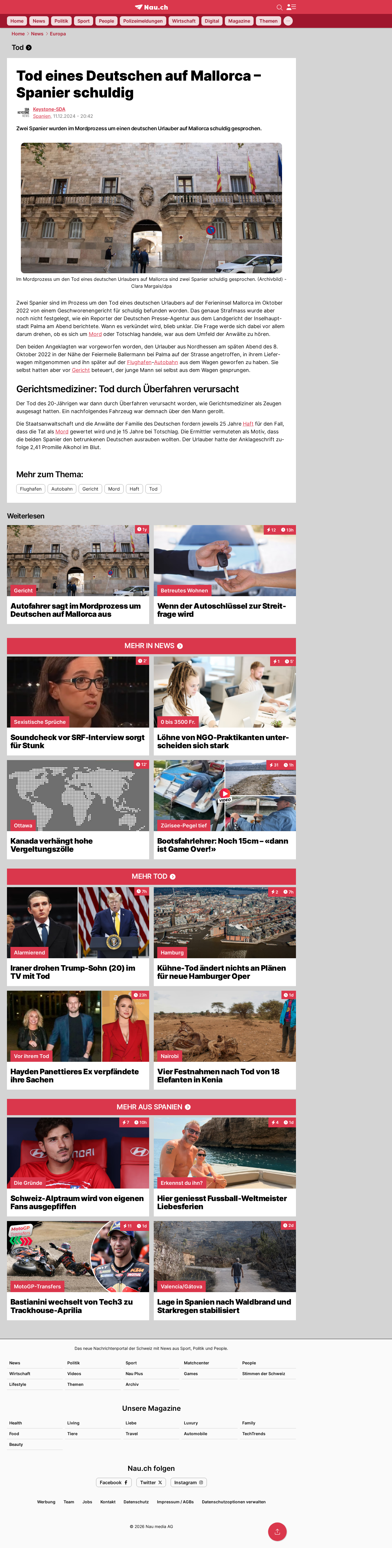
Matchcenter (196, 1362)
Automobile (195, 1433)
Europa (58, 34)
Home (18, 34)
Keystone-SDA (49, 109)
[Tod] (151, 47)
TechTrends (253, 1433)
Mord (95, 334)
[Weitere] (288, 21)
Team (69, 1501)
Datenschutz (136, 1501)
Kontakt (107, 1501)
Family (248, 1422)
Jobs (87, 1501)
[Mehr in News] (151, 646)
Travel (132, 1433)
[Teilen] (277, 1531)
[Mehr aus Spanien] (151, 1107)
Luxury (191, 1422)
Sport (131, 1362)
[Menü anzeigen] (291, 7)
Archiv (132, 1384)
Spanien (41, 116)
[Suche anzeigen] (280, 6)
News (37, 34)
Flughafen (139, 362)
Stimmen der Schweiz (263, 1373)
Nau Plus (134, 1373)
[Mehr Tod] (151, 877)
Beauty (16, 1444)
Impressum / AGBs (175, 1501)
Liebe (131, 1422)
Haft (248, 424)
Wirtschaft (19, 1373)
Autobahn (166, 362)
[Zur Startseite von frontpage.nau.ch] (151, 7)
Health (15, 1422)
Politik (73, 1362)
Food (14, 1433)
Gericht (81, 370)
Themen (75, 1384)
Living (73, 1422)
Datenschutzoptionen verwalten (234, 1501)
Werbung (46, 1501)
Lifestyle (17, 1384)
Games (191, 1373)
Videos (74, 1373)
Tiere (72, 1433)
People (249, 1362)
